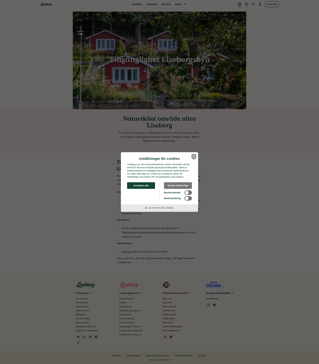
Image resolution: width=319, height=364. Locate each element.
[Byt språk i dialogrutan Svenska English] (193, 157)
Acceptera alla (141, 185)
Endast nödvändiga (178, 185)
